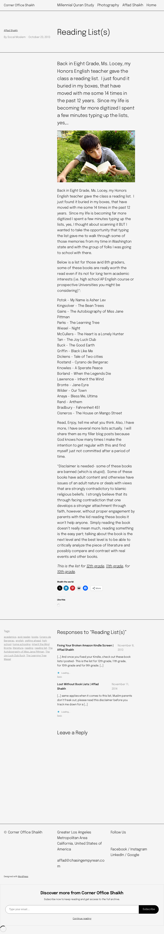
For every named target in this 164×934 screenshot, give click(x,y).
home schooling (22, 644)
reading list (41, 648)
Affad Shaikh (11, 30)
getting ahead (33, 641)
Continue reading (82, 919)
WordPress (23, 877)
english (20, 641)
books (35, 637)
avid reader (24, 637)
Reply (59, 677)
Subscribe (149, 909)
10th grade (66, 572)
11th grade (114, 566)
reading (29, 648)
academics (10, 637)
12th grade (95, 566)
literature (18, 648)
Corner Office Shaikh (19, 5)
